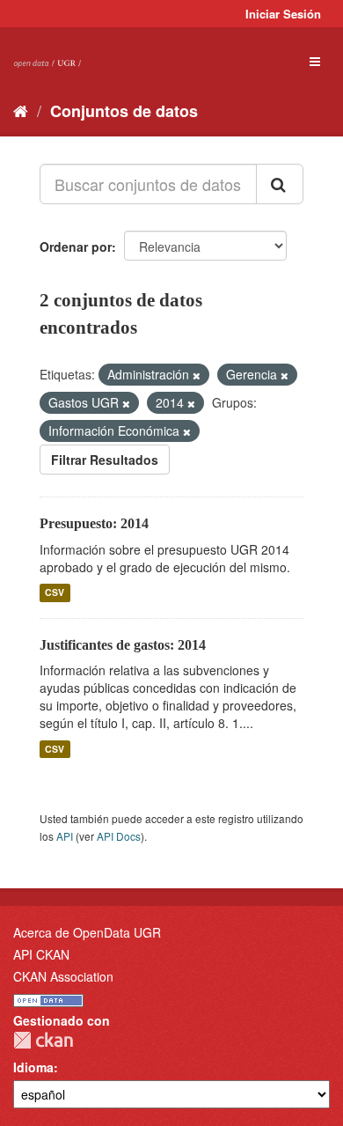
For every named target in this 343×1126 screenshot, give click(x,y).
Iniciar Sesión (283, 13)
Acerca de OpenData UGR (87, 932)
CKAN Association (63, 976)
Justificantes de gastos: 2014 (123, 644)
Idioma (33, 1067)
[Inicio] (20, 110)
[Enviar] (279, 184)
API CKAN (41, 954)
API (64, 835)
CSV (54, 593)
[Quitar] (197, 375)
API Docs (119, 835)
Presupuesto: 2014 (94, 523)
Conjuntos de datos (124, 110)
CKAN (43, 1040)
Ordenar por (76, 246)
